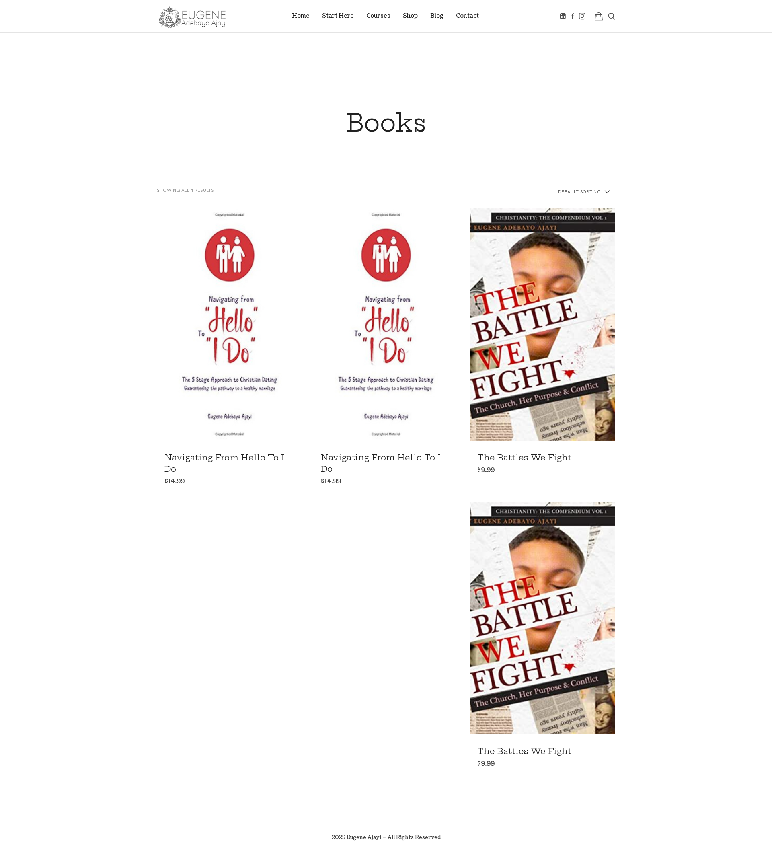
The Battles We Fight (524, 457)
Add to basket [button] (229, 324)
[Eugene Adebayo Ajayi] (192, 16)
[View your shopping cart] (598, 16)
